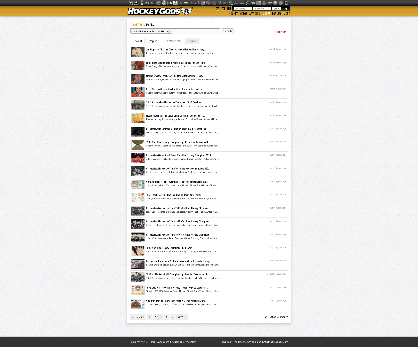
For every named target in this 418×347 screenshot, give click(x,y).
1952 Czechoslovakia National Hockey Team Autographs (173, 195)
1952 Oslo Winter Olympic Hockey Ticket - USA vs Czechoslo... (177, 287)
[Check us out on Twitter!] (224, 8)
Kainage (179, 342)
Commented (173, 41)
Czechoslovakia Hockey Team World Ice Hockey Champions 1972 (177, 168)
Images (266, 13)
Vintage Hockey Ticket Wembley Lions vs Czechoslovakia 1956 (177, 182)
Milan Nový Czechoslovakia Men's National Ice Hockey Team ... (176, 63)
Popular (154, 41)
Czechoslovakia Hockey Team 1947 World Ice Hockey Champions (177, 221)
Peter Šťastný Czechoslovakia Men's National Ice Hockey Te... (176, 89)
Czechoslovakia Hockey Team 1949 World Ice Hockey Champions (178, 208)
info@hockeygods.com (275, 342)
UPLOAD (280, 32)
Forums (276, 13)
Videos (243, 13)
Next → (181, 317)
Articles (254, 13)
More (286, 13)
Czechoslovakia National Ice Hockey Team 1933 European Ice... (176, 129)
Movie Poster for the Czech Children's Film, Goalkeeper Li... (175, 115)
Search (191, 41)
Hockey (233, 13)
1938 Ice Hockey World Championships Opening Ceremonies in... (177, 274)
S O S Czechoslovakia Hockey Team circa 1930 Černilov (173, 102)
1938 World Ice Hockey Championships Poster (169, 248)
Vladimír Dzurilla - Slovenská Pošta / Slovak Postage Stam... (176, 301)
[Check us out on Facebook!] (229, 8)
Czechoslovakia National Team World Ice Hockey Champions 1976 (178, 155)
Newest (137, 41)
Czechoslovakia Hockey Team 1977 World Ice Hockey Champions (177, 234)
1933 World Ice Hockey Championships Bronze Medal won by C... (177, 142)
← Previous (138, 317)
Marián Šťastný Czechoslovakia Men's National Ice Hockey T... (176, 76)
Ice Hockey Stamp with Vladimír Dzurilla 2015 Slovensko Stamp (177, 261)
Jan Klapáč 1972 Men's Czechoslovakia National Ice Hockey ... (176, 49)
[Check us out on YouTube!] (218, 8)
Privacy (225, 342)
